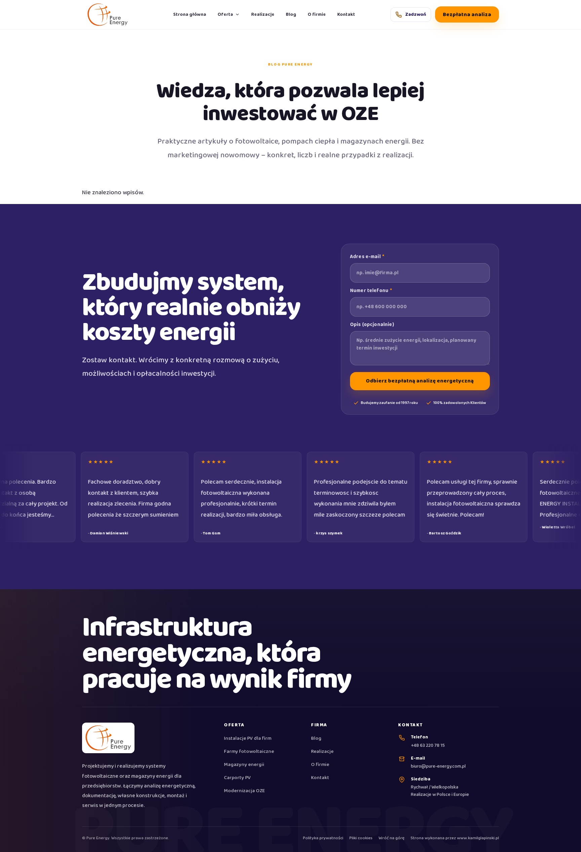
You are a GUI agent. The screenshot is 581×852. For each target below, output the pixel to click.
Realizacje (262, 14)
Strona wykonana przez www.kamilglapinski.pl (455, 838)
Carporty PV (237, 778)
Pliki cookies (361, 838)
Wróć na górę (391, 838)
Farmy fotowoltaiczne (249, 752)
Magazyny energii (244, 765)
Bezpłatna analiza (467, 14)
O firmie (317, 14)
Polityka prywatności (323, 838)
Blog (291, 14)
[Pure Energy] (110, 14)
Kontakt (346, 14)
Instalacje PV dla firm (247, 738)
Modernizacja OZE (244, 791)
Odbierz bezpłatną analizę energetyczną (420, 381)
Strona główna (189, 14)
